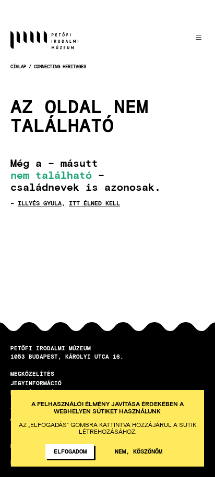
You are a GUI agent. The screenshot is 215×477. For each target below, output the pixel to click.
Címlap (18, 66)
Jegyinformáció (36, 383)
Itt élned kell (94, 202)
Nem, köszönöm (138, 451)
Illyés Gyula (40, 202)
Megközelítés (32, 373)
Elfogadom (70, 451)
